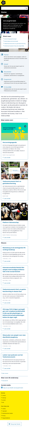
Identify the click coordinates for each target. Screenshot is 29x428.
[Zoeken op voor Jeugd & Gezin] (26, 8)
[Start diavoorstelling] (26, 50)
